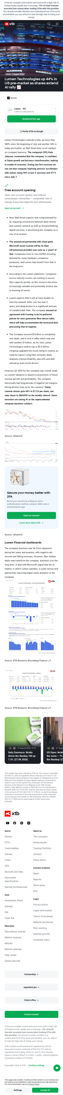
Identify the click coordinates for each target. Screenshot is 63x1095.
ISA (6, 912)
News (36, 873)
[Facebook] (15, 823)
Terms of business (43, 916)
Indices (8, 854)
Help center (11, 954)
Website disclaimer (43, 922)
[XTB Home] (8, 24)
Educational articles (15, 931)
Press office (39, 859)
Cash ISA (9, 918)
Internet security (41, 933)
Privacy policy (40, 904)
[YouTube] (8, 823)
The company (40, 836)
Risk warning (40, 927)
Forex (8, 859)
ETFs (7, 842)
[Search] (48, 23)
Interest (8, 906)
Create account (31, 1014)
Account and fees (14, 871)
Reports (37, 879)
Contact (37, 854)
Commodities (12, 848)
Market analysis (13, 937)
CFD (7, 865)
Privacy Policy (33, 1084)
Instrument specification (11, 879)
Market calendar (13, 949)
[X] (22, 823)
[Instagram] (29, 823)
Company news (41, 939)
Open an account (31, 515)
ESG (35, 891)
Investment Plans (14, 900)
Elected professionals (16, 886)
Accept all (45, 1090)
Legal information (42, 910)
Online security (12, 960)
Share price (39, 885)
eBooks (8, 943)
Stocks (8, 836)
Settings (18, 1090)
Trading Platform (42, 848)
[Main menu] (57, 23)
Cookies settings (36, 1065)
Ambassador (40, 842)
